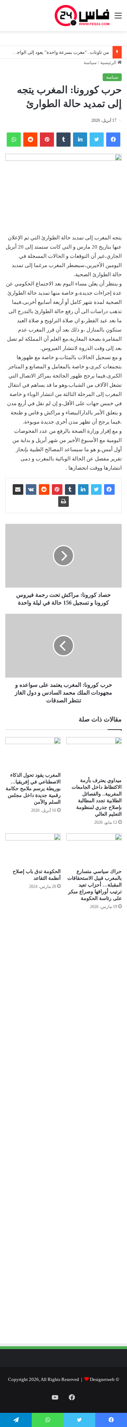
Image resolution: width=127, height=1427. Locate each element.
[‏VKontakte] (31, 489)
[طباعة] (63, 501)
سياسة (90, 62)
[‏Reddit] (30, 139)
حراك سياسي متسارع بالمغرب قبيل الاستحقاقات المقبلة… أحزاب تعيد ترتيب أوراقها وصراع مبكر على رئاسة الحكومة (94, 885)
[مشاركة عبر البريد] (18, 489)
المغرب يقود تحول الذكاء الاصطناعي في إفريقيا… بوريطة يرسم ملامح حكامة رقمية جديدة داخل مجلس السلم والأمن (33, 788)
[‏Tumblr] (63, 139)
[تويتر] (97, 139)
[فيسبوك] (113, 139)
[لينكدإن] (80, 139)
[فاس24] (82, 15)
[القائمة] (118, 18)
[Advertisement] (62, 991)
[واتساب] (14, 139)
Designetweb (102, 1379)
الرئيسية (108, 62)
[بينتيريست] (47, 139)
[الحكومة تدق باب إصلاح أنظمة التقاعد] (33, 849)
